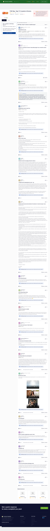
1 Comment (45, 77)
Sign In (38, 1)
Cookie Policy (33, 520)
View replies (20, 75)
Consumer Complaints (23, 517)
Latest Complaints (22, 521)
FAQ (31, 525)
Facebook (42, 517)
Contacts (8, 20)
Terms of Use (33, 517)
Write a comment (45, 41)
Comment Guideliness (34, 521)
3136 (13, 14)
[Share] (45, 27)
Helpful (20, 41)
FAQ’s (34, 1)
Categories (29, 1)
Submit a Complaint (44, 1)
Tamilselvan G (24, 93)
